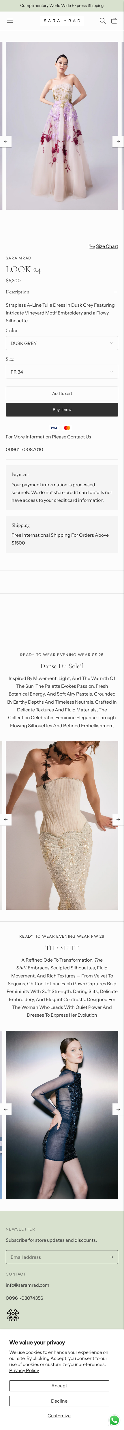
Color (12, 330)
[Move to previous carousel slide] (6, 820)
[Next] (118, 141)
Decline (59, 1401)
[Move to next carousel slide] (118, 820)
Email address (24, 1250)
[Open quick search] (103, 20)
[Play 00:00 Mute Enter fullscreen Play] (62, 141)
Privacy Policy (24, 1370)
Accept (59, 1385)
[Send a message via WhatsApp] (114, 1420)
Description (17, 292)
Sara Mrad (19, 258)
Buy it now (62, 409)
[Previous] (6, 141)
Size (10, 359)
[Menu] (10, 20)
